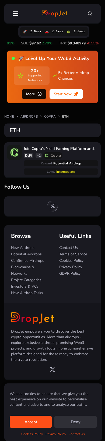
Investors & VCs (24, 286)
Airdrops (29, 116)
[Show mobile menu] (15, 13)
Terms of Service (73, 254)
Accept (30, 422)
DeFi (28, 155)
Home (9, 116)
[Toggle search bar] (90, 13)
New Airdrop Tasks (27, 292)
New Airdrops (22, 247)
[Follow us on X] (52, 206)
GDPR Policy (69, 273)
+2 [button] (39, 155)
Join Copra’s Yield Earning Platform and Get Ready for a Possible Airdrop (59, 148)
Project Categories (26, 280)
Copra (50, 116)
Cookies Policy (32, 434)
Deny (75, 422)
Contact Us (77, 434)
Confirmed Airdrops (27, 260)
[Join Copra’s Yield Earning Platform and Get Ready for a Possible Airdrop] (14, 152)
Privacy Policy (56, 434)
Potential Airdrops (26, 254)
